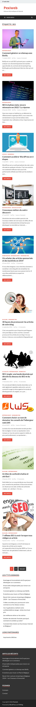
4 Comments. (22, 381)
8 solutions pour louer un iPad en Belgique (16, 594)
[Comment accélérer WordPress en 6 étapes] (18, 143)
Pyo (15, 58)
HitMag (21, 704)
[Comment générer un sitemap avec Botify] (18, 39)
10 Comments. (20, 540)
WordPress (12, 704)
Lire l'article (6, 74)
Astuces (4, 154)
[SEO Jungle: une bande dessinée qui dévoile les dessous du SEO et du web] (18, 360)
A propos (5, 690)
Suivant (22, 569)
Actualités (5, 371)
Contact (5, 693)
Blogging (5, 319)
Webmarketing (25, 255)
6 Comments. (22, 327)
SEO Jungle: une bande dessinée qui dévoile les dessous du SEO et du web (17, 376)
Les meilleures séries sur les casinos (14, 615)
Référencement (6, 50)
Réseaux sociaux (16, 207)
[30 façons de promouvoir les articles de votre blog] (18, 302)
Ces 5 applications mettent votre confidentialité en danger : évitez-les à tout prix (16, 610)
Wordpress (11, 154)
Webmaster (22, 371)
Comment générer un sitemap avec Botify (16, 591)
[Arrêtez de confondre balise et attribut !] (18, 458)
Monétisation (6, 255)
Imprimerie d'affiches (10, 637)
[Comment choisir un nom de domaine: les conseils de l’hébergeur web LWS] (18, 408)
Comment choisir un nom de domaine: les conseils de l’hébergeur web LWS (17, 420)
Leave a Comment (22, 58)
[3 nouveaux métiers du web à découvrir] (18, 196)
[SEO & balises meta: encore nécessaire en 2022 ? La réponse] (18, 91)
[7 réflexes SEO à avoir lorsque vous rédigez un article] (18, 516)
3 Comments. (19, 263)
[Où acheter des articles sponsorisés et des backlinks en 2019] (18, 245)
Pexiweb (11, 8)
